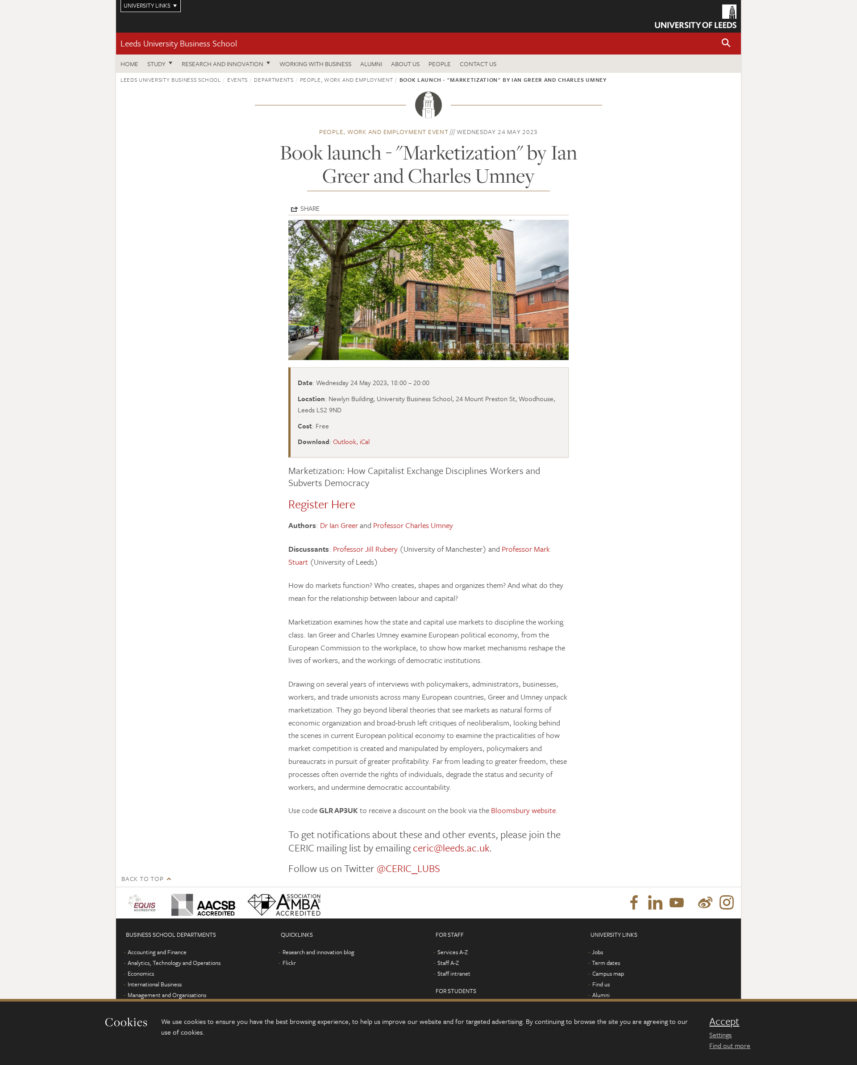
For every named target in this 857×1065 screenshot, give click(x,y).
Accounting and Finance (157, 952)
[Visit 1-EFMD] (143, 902)
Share (310, 208)
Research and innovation (222, 63)
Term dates (606, 962)
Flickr (289, 962)
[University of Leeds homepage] (695, 16)
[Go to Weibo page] (705, 903)
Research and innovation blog (318, 952)
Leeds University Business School (179, 43)
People (439, 63)
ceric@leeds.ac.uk (451, 847)
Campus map (608, 973)
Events (237, 79)
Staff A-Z (448, 962)
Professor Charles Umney (413, 525)
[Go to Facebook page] (634, 903)
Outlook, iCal (351, 441)
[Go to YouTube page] (677, 903)
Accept (724, 1021)
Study (156, 63)
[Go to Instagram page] (727, 903)
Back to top (142, 878)
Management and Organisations (167, 994)
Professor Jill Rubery (365, 548)
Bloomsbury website (523, 810)
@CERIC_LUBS (408, 868)
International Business (155, 984)
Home (129, 63)
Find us (601, 984)
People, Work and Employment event (384, 131)
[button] (726, 43)
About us (405, 63)
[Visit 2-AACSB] (201, 902)
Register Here (321, 503)
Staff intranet (453, 973)
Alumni (371, 63)
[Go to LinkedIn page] (655, 903)
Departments (273, 79)
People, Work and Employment (346, 79)
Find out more (729, 1045)
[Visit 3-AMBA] (281, 902)
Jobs (597, 952)
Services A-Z (452, 952)
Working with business (315, 63)
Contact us (478, 63)
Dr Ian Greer (339, 525)
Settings (720, 1035)
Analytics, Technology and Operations (174, 962)
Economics (141, 973)
